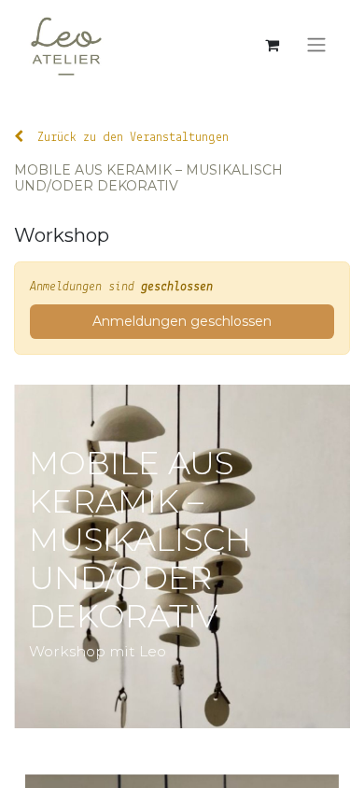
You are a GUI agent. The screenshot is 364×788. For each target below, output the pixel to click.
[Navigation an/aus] (316, 45)
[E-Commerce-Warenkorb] (271, 44)
